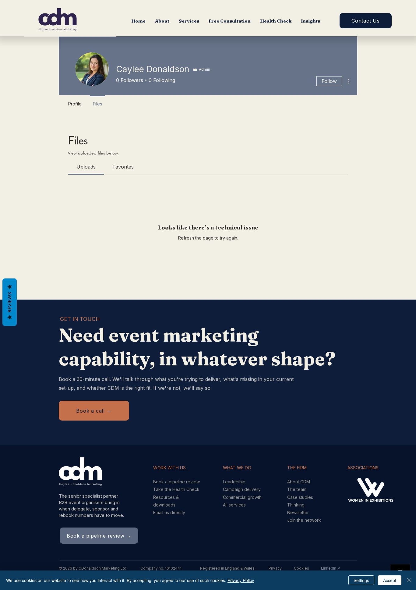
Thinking (296, 504)
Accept (389, 580)
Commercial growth (242, 497)
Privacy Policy (240, 580)
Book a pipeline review (176, 481)
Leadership (234, 481)
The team (296, 489)
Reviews (9, 302)
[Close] (408, 580)
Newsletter (298, 512)
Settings (361, 580)
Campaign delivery (242, 489)
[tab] (86, 167)
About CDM (298, 481)
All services (234, 504)
